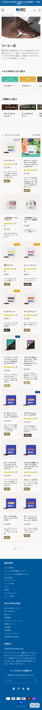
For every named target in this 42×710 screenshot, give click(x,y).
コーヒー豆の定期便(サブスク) (15, 571)
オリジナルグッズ (10, 593)
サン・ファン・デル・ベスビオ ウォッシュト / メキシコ (31, 518)
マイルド (25, 86)
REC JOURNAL (9, 611)
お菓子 (6, 590)
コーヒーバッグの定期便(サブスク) (16, 574)
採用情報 (7, 630)
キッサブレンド (9, 311)
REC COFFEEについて (12, 608)
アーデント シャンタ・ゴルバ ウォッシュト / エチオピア (11, 415)
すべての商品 (9, 568)
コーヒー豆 (8, 577)
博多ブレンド (8, 265)
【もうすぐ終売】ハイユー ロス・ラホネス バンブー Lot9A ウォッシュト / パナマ (31, 361)
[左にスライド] (16, 94)
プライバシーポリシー (12, 633)
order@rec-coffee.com (14, 648)
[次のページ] (26, 548)
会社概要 (7, 627)
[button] (2, 10)
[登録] (35, 680)
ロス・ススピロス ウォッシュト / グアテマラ (11, 518)
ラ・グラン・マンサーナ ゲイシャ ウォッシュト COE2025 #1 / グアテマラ (11, 360)
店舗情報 (7, 617)
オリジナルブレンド (9, 114)
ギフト (6, 587)
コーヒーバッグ (9, 580)
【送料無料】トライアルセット (11, 219)
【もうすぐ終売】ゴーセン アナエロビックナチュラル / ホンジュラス (31, 466)
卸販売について (9, 624)
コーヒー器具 (9, 596)
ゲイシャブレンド (30, 311)
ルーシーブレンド (30, 265)
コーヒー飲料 (9, 583)
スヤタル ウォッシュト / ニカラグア (30, 414)
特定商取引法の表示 (11, 637)
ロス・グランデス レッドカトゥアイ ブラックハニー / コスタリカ (11, 466)
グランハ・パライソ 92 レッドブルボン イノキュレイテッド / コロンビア (31, 163)
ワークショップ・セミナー (13, 621)
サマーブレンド (9, 160)
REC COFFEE (23, 706)
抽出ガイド (8, 614)
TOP (3, 15)
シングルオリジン (27, 114)
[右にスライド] (25, 94)
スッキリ (7, 86)
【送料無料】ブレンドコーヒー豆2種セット (31, 220)
